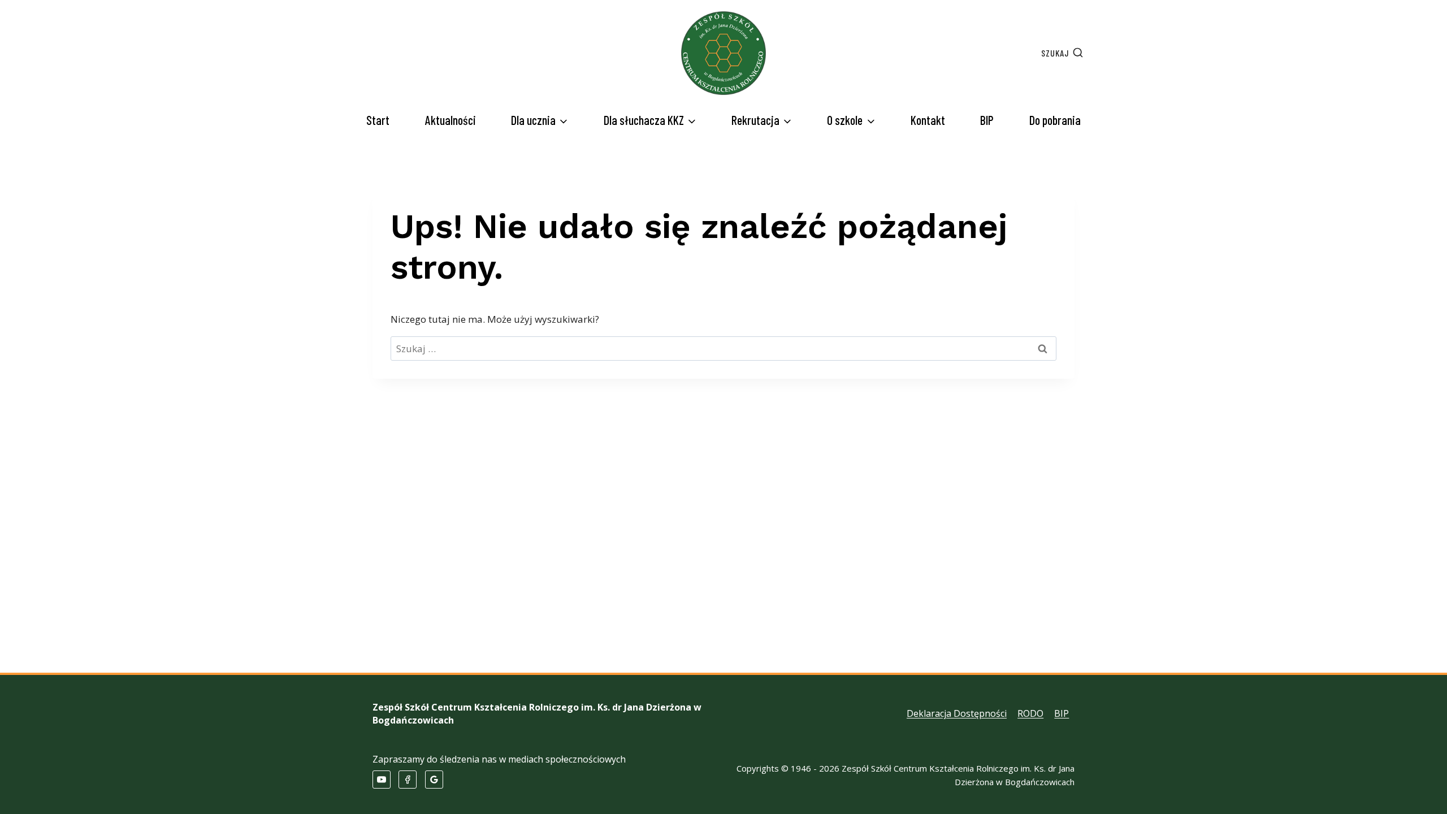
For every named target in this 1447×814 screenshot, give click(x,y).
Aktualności (450, 119)
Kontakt (928, 119)
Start (377, 119)
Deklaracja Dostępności (957, 713)
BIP (987, 119)
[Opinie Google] (434, 779)
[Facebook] (407, 779)
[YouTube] (381, 779)
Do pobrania (1055, 119)
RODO (1030, 713)
